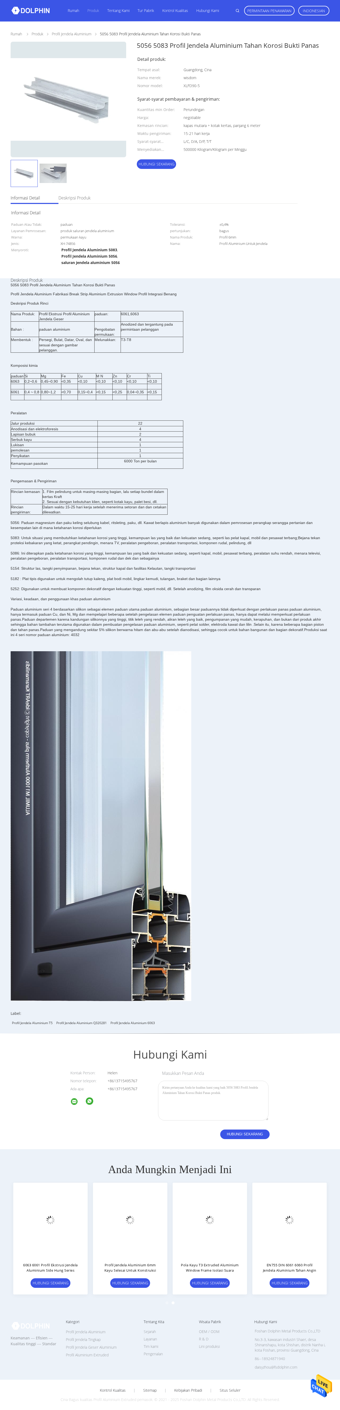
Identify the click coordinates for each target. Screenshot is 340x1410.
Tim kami (151, 1346)
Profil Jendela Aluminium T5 (32, 1023)
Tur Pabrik (146, 10)
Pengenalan (153, 1353)
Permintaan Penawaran (269, 10)
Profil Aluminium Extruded (87, 1354)
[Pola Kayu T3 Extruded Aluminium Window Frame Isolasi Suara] (210, 1220)
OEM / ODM (209, 1331)
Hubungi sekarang (157, 164)
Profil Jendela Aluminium (85, 1331)
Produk (93, 10)
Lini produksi (209, 1346)
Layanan (150, 1338)
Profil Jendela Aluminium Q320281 (81, 1023)
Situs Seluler (230, 1390)
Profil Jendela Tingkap (83, 1339)
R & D (204, 1338)
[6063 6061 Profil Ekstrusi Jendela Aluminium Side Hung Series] (50, 1220)
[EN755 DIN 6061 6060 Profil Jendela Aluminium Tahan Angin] (289, 1220)
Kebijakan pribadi (188, 1390)
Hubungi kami (207, 10)
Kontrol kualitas (175, 10)
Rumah (73, 10)
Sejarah (150, 1331)
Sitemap (150, 1390)
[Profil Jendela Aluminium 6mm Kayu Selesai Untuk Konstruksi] (130, 1220)
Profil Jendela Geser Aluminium (91, 1347)
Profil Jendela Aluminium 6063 (132, 1023)
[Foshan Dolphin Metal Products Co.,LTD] (77, 1102)
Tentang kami (118, 10)
